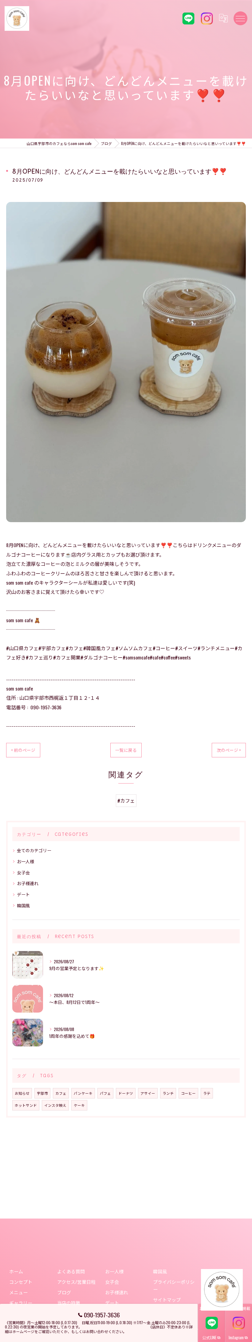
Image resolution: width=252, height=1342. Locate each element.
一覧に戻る (126, 750)
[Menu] (240, 18)
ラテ (207, 1093)
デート (23, 894)
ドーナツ (125, 1093)
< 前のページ (23, 750)
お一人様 (25, 861)
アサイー (147, 1093)
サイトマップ (167, 1299)
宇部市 (42, 1093)
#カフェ (126, 800)
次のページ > (229, 750)
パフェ (105, 1093)
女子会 (23, 872)
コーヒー (188, 1093)
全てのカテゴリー (34, 850)
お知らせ (22, 1093)
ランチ (168, 1093)
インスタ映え (55, 1105)
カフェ (60, 1093)
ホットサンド (26, 1105)
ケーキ (79, 1105)
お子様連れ (27, 883)
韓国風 (23, 905)
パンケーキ (83, 1093)
